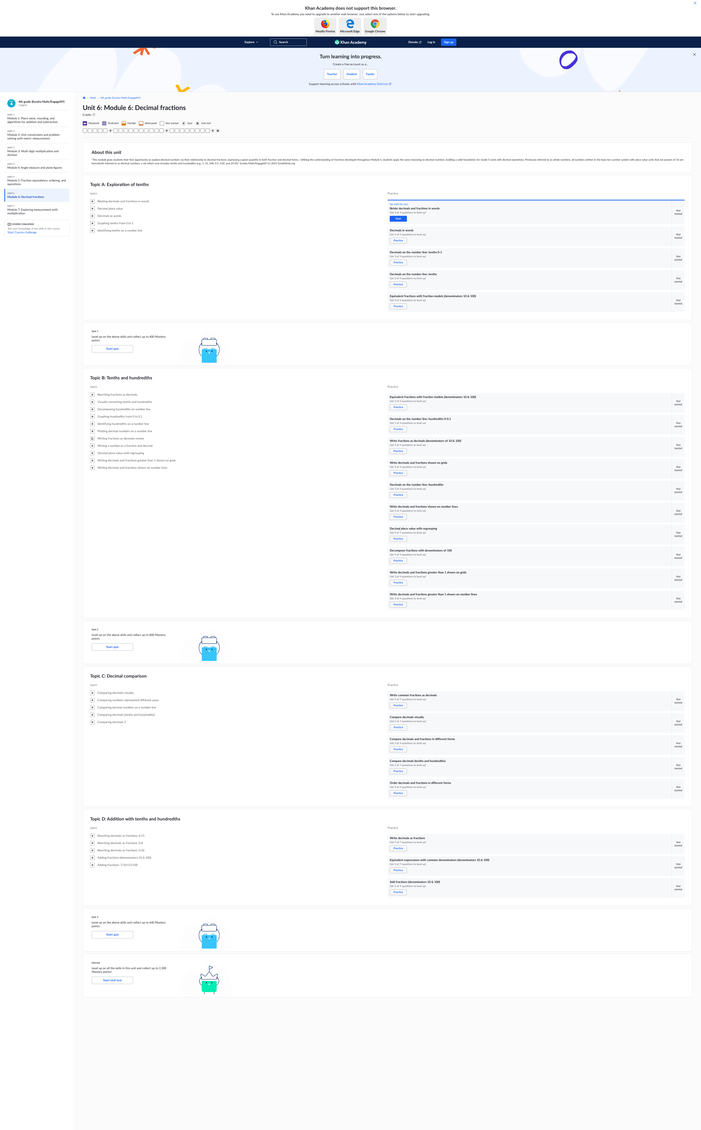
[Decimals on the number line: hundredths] (136, 130)
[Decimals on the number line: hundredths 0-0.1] (120, 130)
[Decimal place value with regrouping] (146, 130)
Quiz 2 (95, 629)
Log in (431, 42)
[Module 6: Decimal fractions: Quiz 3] (212, 130)
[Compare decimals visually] (177, 130)
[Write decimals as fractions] (197, 130)
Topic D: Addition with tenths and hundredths (135, 819)
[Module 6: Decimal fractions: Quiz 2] (166, 130)
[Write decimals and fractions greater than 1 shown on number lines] (161, 130)
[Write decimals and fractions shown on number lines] (141, 130)
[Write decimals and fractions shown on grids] (131, 130)
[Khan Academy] (351, 42)
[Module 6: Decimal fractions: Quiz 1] (110, 130)
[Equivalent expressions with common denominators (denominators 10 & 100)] (202, 130)
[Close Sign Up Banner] (694, 54)
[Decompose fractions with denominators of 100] (151, 130)
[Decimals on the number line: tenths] (100, 130)
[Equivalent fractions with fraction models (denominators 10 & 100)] (105, 130)
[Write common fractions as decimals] (172, 130)
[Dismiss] (695, 3)
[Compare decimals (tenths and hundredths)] (187, 130)
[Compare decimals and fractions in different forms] (182, 130)
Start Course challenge (22, 232)
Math (93, 98)
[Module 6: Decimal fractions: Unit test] (218, 130)
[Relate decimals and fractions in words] (85, 130)
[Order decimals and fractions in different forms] (192, 130)
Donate (413, 42)
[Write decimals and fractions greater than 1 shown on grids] (156, 130)
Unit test (96, 963)
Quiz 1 (95, 331)
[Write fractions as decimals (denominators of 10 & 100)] (126, 130)
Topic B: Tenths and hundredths (121, 378)
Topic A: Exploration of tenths (119, 185)
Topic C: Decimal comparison (118, 676)
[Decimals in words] (90, 130)
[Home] (84, 98)
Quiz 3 (95, 917)
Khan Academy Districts (372, 84)
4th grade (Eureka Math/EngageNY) (120, 98)
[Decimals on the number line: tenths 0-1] (95, 130)
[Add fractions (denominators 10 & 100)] (207, 130)
